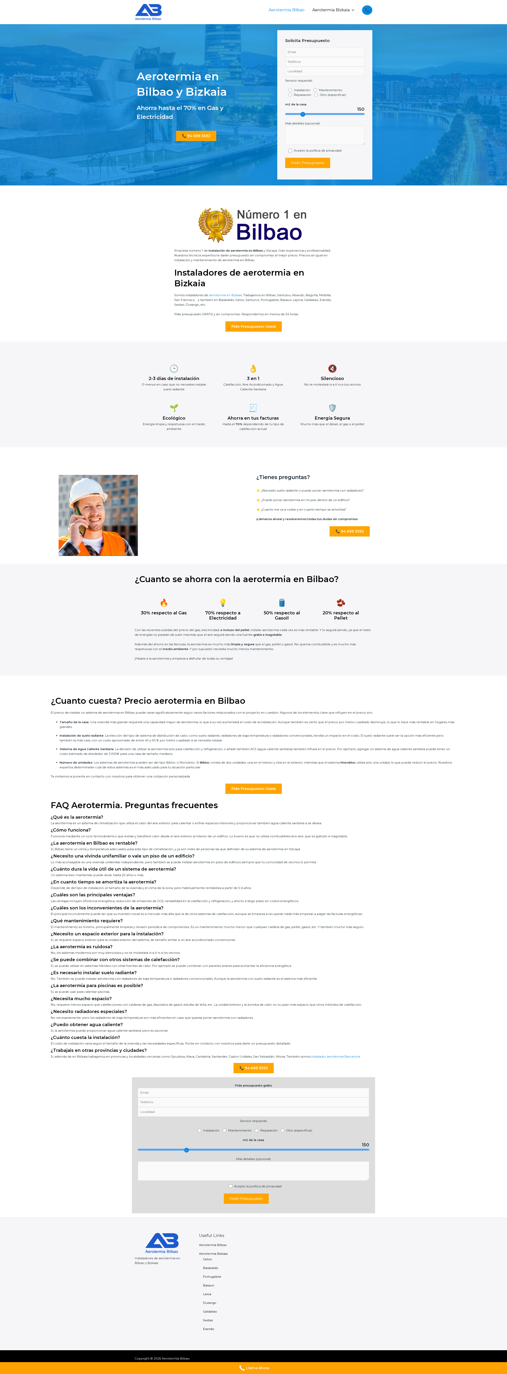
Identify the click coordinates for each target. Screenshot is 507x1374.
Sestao (208, 1320)
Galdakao (210, 1311)
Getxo (207, 1259)
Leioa (207, 1294)
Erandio (208, 1329)
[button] (352, 10)
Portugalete (212, 1277)
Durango (209, 1303)
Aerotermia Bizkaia (331, 10)
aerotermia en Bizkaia (225, 295)
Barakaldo (210, 1268)
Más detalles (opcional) (302, 123)
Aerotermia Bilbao (286, 10)
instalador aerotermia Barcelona (335, 1056)
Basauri (208, 1285)
